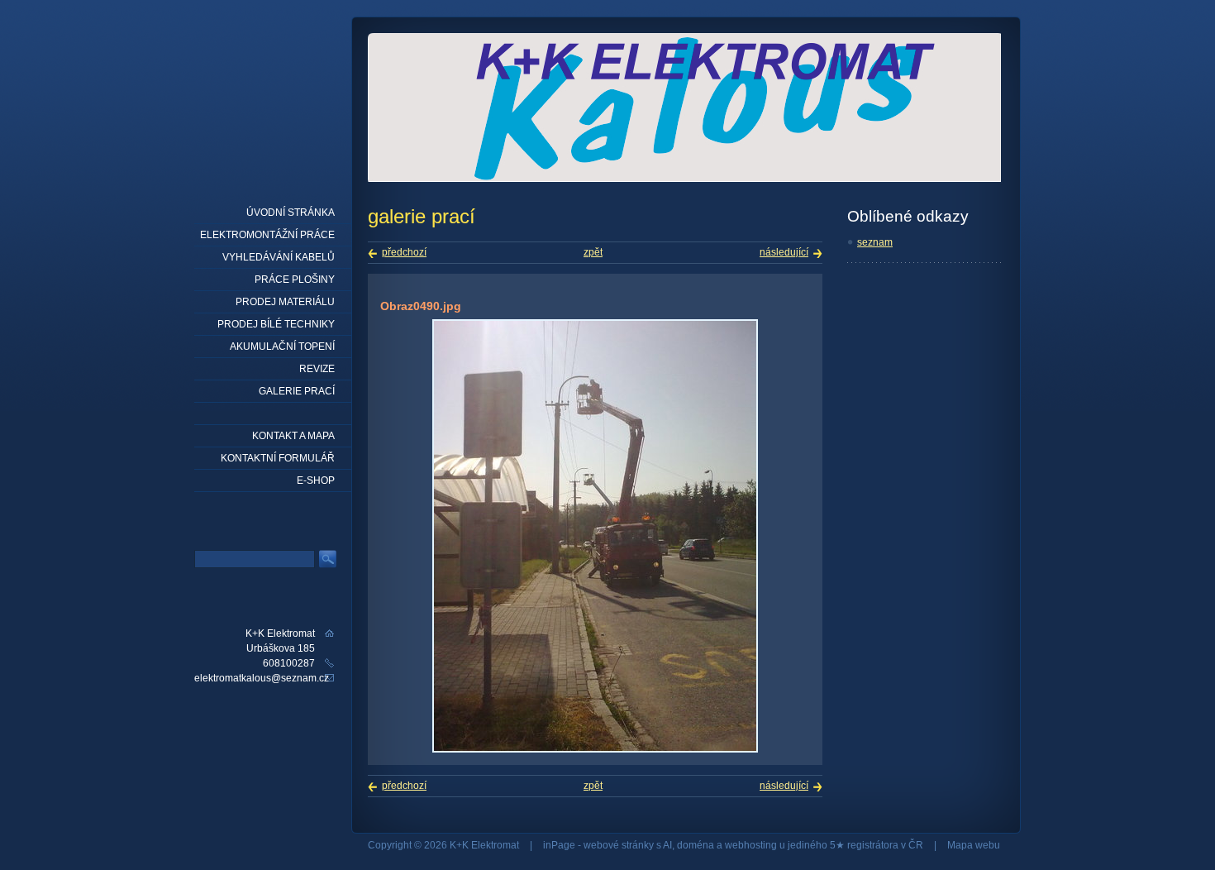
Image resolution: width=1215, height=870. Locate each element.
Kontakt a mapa (293, 436)
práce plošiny (295, 279)
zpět (593, 252)
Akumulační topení (282, 346)
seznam (875, 242)
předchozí (404, 252)
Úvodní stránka (290, 212)
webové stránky (619, 845)
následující (784, 252)
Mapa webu (973, 845)
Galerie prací (297, 391)
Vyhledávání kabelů (278, 257)
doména (695, 845)
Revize (317, 369)
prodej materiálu (285, 302)
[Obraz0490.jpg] (595, 749)
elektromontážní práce (267, 235)
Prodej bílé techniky (276, 324)
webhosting (751, 845)
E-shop (316, 480)
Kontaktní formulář (278, 458)
